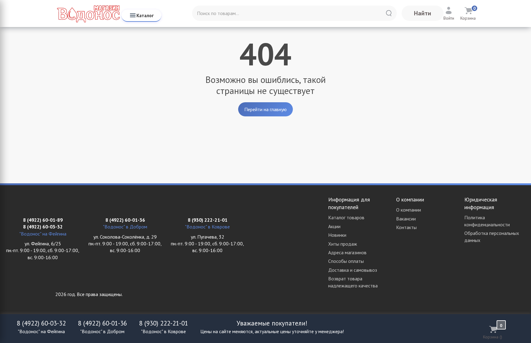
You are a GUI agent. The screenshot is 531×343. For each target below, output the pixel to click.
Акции (334, 226)
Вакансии (406, 219)
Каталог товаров (346, 217)
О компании (408, 210)
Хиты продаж (342, 244)
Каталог (145, 15)
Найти (422, 13)
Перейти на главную (265, 109)
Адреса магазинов (347, 252)
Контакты (406, 227)
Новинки (337, 235)
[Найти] (389, 13)
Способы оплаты (346, 261)
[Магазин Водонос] (88, 13)
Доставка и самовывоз (352, 270)
